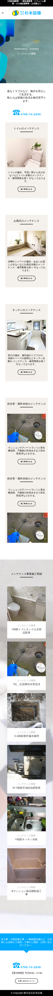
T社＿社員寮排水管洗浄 (26, 684)
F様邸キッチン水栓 (26, 839)
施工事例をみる (26, 189)
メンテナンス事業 (26, 625)
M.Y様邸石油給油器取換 (26, 787)
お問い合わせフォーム (26, 981)
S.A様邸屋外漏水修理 (26, 736)
